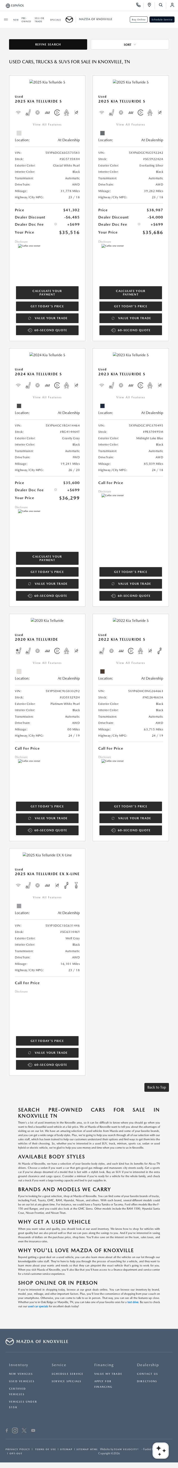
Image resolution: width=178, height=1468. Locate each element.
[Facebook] (7, 1431)
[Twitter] (24, 1431)
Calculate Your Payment (47, 292)
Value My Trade (108, 1373)
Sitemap (66, 1449)
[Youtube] (33, 1431)
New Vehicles (21, 1373)
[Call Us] (139, 5)
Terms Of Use (45, 1449)
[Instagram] (15, 1431)
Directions (147, 1381)
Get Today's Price (47, 306)
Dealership (148, 1365)
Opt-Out (16, 1453)
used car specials (38, 1306)
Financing (104, 1365)
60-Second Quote (50, 330)
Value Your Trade (51, 318)
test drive (132, 1302)
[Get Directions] (151, 6)
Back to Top (156, 1087)
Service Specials (67, 1381)
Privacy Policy (18, 1449)
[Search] (162, 6)
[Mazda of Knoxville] (71, 19)
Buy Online (139, 19)
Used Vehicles (22, 1381)
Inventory (18, 1365)
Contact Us (147, 1373)
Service (59, 1365)
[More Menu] (5, 19)
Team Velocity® (126, 1449)
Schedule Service (162, 19)
